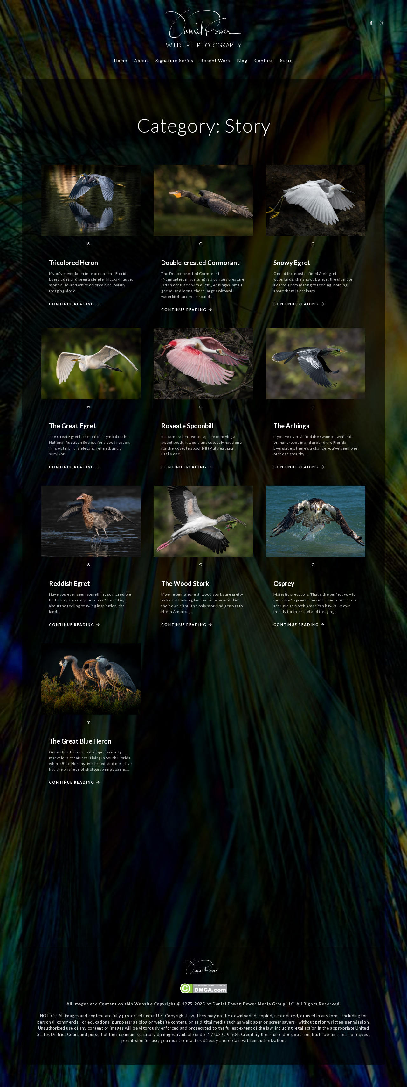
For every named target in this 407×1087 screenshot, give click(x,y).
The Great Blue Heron (80, 741)
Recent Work (215, 60)
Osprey (283, 583)
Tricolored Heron (73, 262)
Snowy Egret (291, 262)
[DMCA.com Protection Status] (203, 991)
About (141, 60)
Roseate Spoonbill (187, 425)
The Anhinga (291, 425)
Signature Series (174, 60)
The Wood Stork (185, 583)
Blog (242, 60)
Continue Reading (71, 304)
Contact (263, 60)
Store (286, 60)
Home (120, 60)
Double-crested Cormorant (200, 262)
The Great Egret (72, 425)
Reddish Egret (69, 583)
